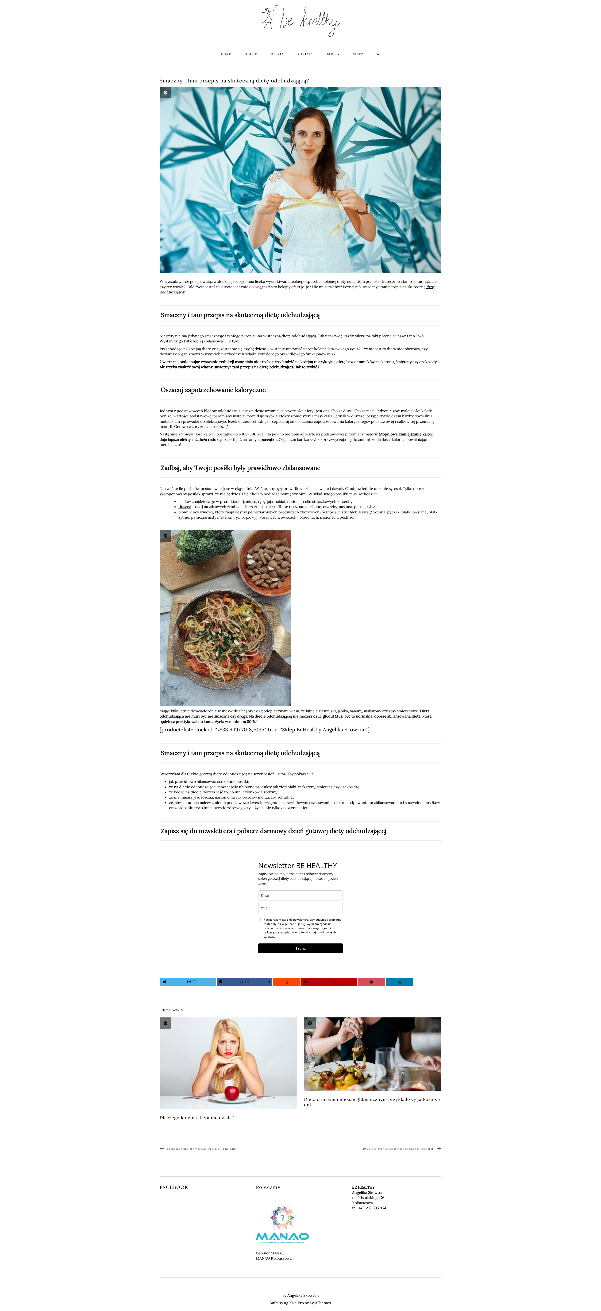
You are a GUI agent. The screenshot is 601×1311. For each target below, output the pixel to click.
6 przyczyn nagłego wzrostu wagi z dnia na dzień (202, 1148)
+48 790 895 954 (372, 1208)
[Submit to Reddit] (287, 982)
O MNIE (251, 54)
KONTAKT (305, 54)
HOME (226, 54)
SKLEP (358, 54)
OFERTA (277, 54)
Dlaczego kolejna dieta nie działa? (197, 1117)
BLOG (332, 54)
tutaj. (224, 426)
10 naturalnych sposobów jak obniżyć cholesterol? (399, 1148)
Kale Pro (296, 1302)
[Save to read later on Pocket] (371, 982)
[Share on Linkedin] (399, 982)
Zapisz (301, 948)
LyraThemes (320, 1302)
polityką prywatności (277, 932)
